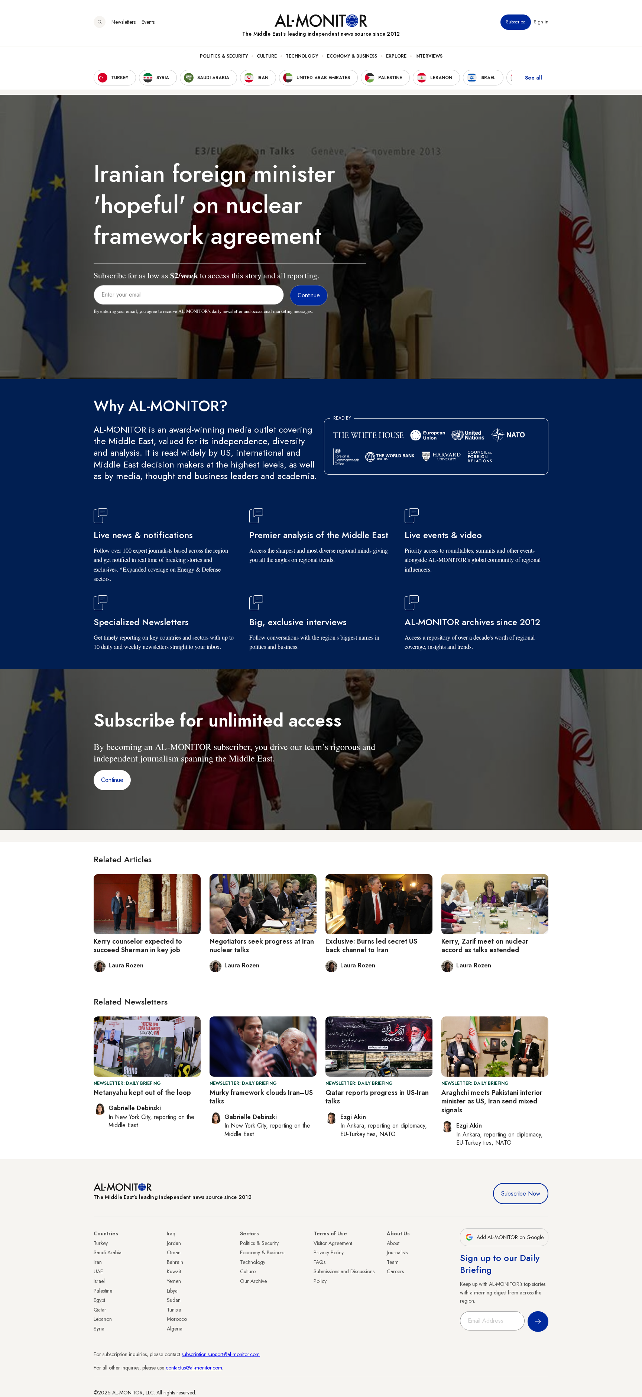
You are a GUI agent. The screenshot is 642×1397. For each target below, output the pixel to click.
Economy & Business (352, 56)
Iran (98, 1262)
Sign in (541, 22)
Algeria (174, 1328)
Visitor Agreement (333, 1243)
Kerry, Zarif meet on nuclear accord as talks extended (484, 946)
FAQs (319, 1262)
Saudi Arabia (107, 1252)
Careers (395, 1271)
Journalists (397, 1252)
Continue (112, 780)
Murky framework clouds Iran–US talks (261, 1097)
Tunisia (174, 1309)
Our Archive (253, 1281)
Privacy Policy (329, 1252)
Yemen (174, 1281)
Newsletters (123, 22)
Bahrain (175, 1262)
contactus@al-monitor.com (194, 1367)
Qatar (100, 1309)
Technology (302, 56)
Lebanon (103, 1319)
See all (533, 77)
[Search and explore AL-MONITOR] (100, 22)
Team (393, 1262)
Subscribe (515, 22)
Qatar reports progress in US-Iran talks (377, 1097)
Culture (267, 56)
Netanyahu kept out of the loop (142, 1092)
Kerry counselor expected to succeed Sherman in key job (138, 946)
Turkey (101, 1243)
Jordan (174, 1243)
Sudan (174, 1300)
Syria (99, 1328)
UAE (98, 1271)
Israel (99, 1281)
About (393, 1243)
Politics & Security (224, 56)
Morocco (177, 1319)
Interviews (428, 56)
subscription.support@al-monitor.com (221, 1354)
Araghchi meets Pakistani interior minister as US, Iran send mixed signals (491, 1101)
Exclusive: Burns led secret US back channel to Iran (371, 946)
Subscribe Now (520, 1193)
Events (148, 22)
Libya (172, 1290)
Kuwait (174, 1271)
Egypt (99, 1300)
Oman (174, 1252)
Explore (396, 56)
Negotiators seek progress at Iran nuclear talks (262, 946)
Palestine (103, 1290)
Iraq (171, 1233)
